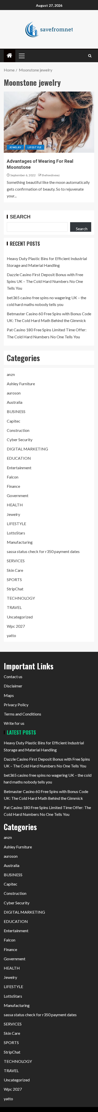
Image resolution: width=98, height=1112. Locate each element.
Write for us (14, 723)
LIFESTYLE (34, 147)
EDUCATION (19, 458)
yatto (11, 635)
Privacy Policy (16, 704)
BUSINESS (16, 411)
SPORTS (14, 579)
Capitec (13, 421)
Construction (18, 430)
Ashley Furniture (21, 383)
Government (17, 495)
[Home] (9, 55)
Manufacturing (20, 542)
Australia (14, 402)
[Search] (90, 56)
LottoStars (16, 532)
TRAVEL (14, 607)
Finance (13, 486)
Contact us (13, 676)
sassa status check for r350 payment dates (43, 551)
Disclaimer (13, 685)
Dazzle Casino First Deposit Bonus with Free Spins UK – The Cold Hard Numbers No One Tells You (45, 281)
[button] (21, 55)
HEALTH (15, 504)
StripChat (15, 588)
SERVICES (16, 560)
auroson (14, 392)
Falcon (12, 476)
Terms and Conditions (22, 713)
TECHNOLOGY (21, 598)
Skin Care (15, 570)
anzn (11, 374)
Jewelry (15, 147)
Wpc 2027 (16, 626)
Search (20, 216)
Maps (9, 695)
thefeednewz (51, 175)
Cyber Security (19, 439)
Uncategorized (20, 616)
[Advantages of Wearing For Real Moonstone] (49, 122)
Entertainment (19, 467)
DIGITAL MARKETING (27, 448)
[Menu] (21, 55)
